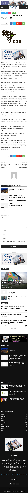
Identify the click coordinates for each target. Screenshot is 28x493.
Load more (13, 328)
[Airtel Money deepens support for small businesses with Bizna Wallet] (4, 205)
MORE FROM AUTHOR (17, 185)
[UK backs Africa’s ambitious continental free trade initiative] (4, 292)
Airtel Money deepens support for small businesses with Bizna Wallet (17, 205)
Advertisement (16, 489)
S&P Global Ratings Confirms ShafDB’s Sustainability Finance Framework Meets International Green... (17, 357)
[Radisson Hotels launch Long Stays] (4, 190)
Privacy (5, 489)
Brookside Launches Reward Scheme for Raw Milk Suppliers (6, 166)
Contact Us (22, 489)
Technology (14, 12)
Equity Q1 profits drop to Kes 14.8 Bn (11, 314)
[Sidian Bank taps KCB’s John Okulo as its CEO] (4, 298)
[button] (26, 7)
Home (2, 10)
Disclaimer (10, 489)
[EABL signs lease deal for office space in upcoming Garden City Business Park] (4, 393)
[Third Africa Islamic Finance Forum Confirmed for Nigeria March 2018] (4, 387)
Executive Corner (8, 10)
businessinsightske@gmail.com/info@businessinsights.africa (14, 474)
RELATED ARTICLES (6, 185)
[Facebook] (10, 484)
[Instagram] (14, 484)
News (10, 12)
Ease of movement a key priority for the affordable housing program (21, 166)
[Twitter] (17, 484)
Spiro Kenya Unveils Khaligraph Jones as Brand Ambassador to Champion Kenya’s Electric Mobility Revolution (13, 322)
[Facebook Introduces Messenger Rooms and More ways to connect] (4, 400)
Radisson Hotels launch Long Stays (17, 349)
